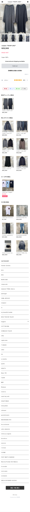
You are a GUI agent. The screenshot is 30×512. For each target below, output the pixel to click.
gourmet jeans (5, 415)
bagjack (3, 321)
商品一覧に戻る (15, 488)
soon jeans (4, 471)
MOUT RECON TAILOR (7, 317)
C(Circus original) (6, 433)
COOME (3, 452)
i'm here (3, 447)
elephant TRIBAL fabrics (8, 289)
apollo (3, 363)
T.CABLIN (3, 345)
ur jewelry (4, 359)
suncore (3, 443)
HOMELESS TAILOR (6, 331)
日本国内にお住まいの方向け (15, 70)
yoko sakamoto (5, 429)
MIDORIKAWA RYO (6, 419)
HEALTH (3, 368)
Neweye (3, 387)
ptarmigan (4, 293)
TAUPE (3, 377)
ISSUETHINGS (5, 401)
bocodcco (4, 438)
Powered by (13, 497)
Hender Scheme (5, 265)
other (2, 349)
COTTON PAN (5, 326)
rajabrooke (4, 340)
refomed (3, 410)
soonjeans (4, 475)
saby (2, 335)
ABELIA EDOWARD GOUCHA (9, 480)
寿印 (2, 382)
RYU (2, 270)
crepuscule (4, 284)
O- (2, 307)
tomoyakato (4, 405)
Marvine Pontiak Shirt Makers (9, 461)
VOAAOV (3, 303)
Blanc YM (3, 373)
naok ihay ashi (5, 396)
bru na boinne (5, 424)
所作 (2, 275)
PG (2, 354)
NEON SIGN (4, 279)
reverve (3, 391)
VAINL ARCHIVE (5, 298)
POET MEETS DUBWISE (7, 457)
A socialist (4, 466)
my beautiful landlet (6, 312)
